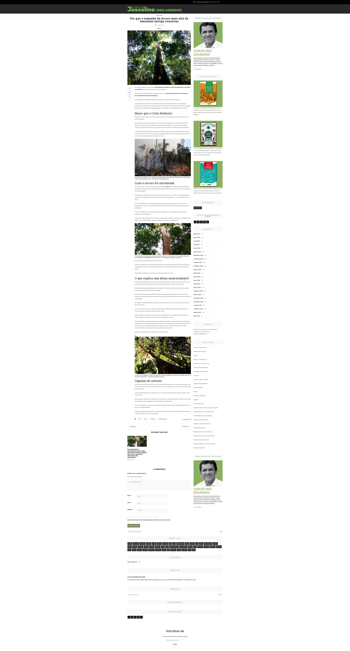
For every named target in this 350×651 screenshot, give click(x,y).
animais (148, 543)
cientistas (153, 419)
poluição (145, 549)
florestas (140, 546)
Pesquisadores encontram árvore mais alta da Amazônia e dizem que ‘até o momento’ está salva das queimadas (137, 453)
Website (129, 509)
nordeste (206, 546)
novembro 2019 (198, 301)
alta (139, 419)
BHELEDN (200, 387)
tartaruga (173, 549)
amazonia (142, 543)
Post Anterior (133, 426)
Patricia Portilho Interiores (200, 351)
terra (179, 549)
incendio (152, 546)
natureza (200, 546)
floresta (134, 546)
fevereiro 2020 (198, 291)
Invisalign (196, 399)
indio (163, 546)
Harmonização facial (198, 403)
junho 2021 (197, 237)
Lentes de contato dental (200, 395)
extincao (215, 543)
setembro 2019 (198, 309)
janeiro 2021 (197, 251)
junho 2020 (197, 276)
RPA (204, 447)
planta (134, 549)
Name (129, 495)
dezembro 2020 (198, 255)
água (189, 549)
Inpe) (167, 186)
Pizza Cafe (196, 375)
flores (129, 546)
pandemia (212, 546)
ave (170, 543)
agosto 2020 (197, 269)
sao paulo (158, 549)
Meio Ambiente (159, 25)
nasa (195, 546)
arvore (145, 419)
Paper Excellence (204, 367)
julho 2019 (197, 316)
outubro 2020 (198, 262)
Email (129, 502)
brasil (187, 543)
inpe (167, 546)
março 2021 (197, 248)
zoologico (184, 549)
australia (165, 543)
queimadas (151, 549)
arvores (159, 543)
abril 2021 (196, 244)
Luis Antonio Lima (201, 347)
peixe (129, 549)
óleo (194, 549)
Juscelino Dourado (213, 407)
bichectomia (205, 419)
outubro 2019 (198, 305)
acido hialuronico (206, 423)
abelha (129, 543)
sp (168, 549)
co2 (197, 543)
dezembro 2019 (198, 298)
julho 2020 (197, 273)
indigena (158, 546)
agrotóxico (135, 543)
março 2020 (197, 287)
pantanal (219, 546)
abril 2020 (197, 284)
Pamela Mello (201, 427)
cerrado (192, 543)
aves (174, 543)
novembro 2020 (198, 259)
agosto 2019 (197, 312)
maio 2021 (197, 241)
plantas (139, 549)
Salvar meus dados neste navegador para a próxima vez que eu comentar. (149, 520)
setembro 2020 (198, 266)
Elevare (195, 391)
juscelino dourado (163, 419)
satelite (164, 549)
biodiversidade (180, 543)
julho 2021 (197, 234)
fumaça (146, 546)
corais (201, 543)
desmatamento (208, 543)
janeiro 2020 (197, 294)
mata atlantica (183, 546)
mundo (190, 546)
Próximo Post (185, 426)
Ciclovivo (196, 355)
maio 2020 (197, 280)
